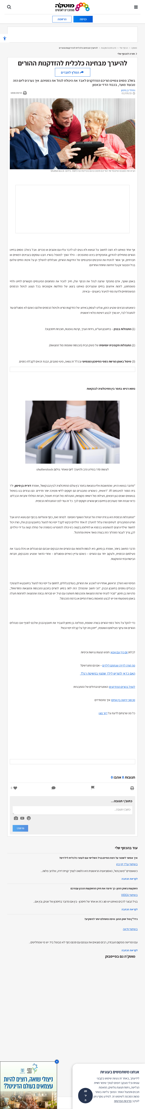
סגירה (85, 1095)
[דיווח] (93, 788)
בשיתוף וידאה (130, 929)
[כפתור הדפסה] (132, 788)
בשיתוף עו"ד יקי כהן (127, 864)
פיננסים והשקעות (108, 47)
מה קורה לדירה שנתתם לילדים (118, 665)
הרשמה (62, 19)
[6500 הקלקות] (28, 1085)
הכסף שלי (124, 47)
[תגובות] (53, 788)
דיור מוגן (103, 713)
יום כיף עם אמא (119, 652)
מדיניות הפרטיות (123, 1101)
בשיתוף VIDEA (129, 895)
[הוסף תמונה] (16, 817)
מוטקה (134, 47)
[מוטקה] (72, 6)
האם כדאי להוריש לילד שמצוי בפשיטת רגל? (107, 673)
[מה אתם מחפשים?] (9, 7)
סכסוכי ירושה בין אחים (123, 700)
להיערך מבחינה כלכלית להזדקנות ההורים (78, 47)
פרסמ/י (20, 828)
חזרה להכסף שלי (126, 53)
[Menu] (135, 7)
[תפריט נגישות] (4, 38)
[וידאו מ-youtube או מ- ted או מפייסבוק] (22, 818)
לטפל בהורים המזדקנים (122, 687)
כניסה (83, 19)
